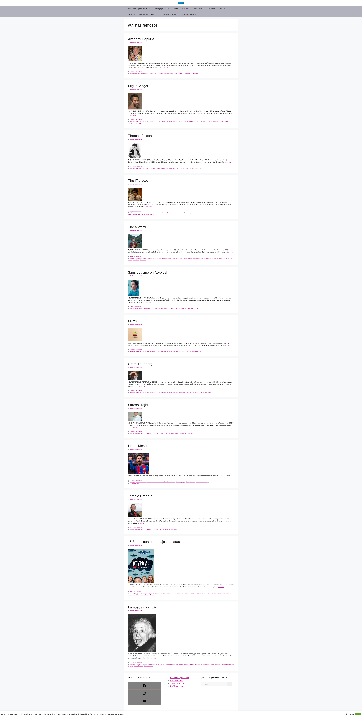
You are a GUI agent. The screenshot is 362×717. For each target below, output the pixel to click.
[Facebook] (144, 685)
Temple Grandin (140, 496)
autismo (132, 258)
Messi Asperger (180, 482)
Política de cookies (178, 686)
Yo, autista (211, 9)
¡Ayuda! (130, 14)
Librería (175, 9)
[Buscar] (229, 684)
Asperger (143, 73)
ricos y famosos (179, 73)
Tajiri (189, 433)
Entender (222, 9)
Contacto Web (176, 680)
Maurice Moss (166, 212)
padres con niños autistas (195, 258)
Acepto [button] (358, 714)
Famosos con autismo (136, 71)
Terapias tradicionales (146, 14)
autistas (137, 258)
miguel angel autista (200, 121)
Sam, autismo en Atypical (147, 272)
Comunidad (185, 9)
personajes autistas (180, 212)
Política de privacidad (179, 678)
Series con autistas (135, 211)
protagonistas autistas (193, 212)
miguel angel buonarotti (213, 121)
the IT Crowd (150, 214)
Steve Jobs (136, 321)
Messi (173, 482)
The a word (143, 260)
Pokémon (161, 433)
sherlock (152, 595)
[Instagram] (144, 693)
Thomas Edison (140, 136)
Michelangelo (182, 121)
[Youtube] (144, 701)
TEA (192, 433)
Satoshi (176, 433)
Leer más (166, 67)
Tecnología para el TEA (161, 9)
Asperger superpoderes (142, 121)
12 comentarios (134, 483)
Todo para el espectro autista (137, 9)
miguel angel (190, 121)
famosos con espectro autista (165, 73)
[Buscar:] (214, 684)
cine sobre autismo (156, 212)
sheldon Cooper (144, 595)
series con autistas (228, 212)
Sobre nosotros (177, 683)
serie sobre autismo (216, 212)
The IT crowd (138, 181)
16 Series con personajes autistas (154, 542)
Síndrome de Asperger (191, 73)
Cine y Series (197, 9)
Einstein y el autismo (196, 664)
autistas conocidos (151, 664)
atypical (132, 308)
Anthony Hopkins (141, 39)
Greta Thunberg (140, 364)
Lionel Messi (137, 446)
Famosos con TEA (188, 14)
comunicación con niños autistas (160, 258)
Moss (172, 212)
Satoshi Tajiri (138, 405)
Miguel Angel (138, 86)
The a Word (137, 227)
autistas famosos (151, 73)
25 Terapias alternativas (168, 14)
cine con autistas (161, 593)
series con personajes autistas (136, 214)
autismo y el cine (134, 212)
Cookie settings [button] (349, 714)
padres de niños (208, 258)
